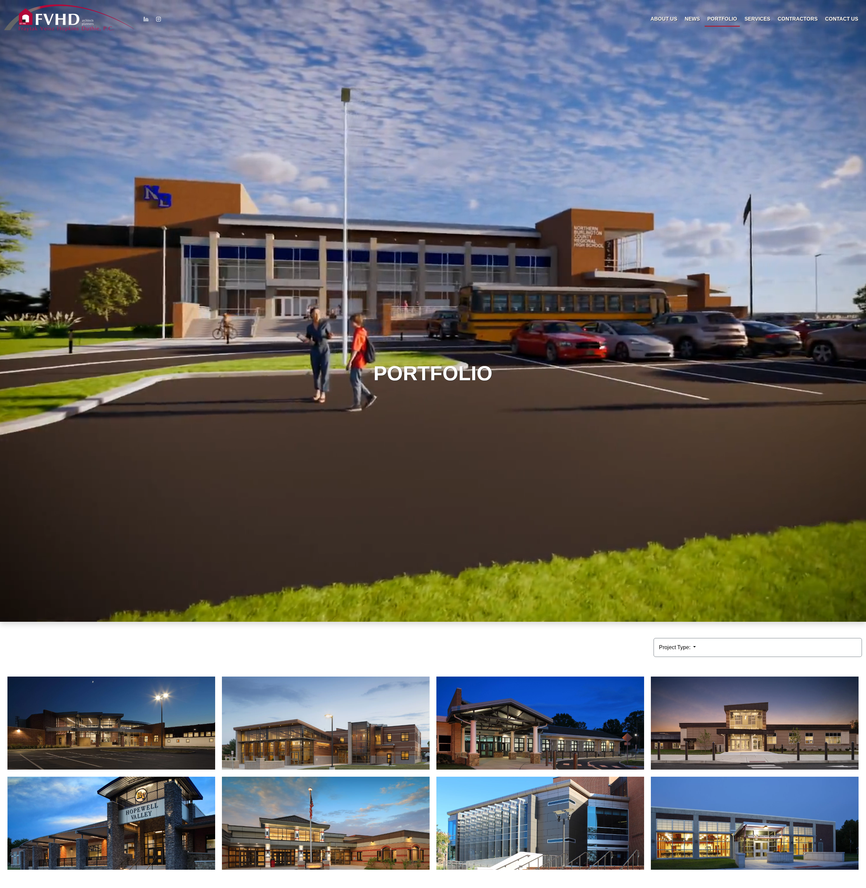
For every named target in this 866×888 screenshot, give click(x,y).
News (692, 19)
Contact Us (841, 19)
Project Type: (675, 647)
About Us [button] (664, 19)
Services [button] (757, 19)
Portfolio (722, 19)
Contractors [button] (798, 19)
